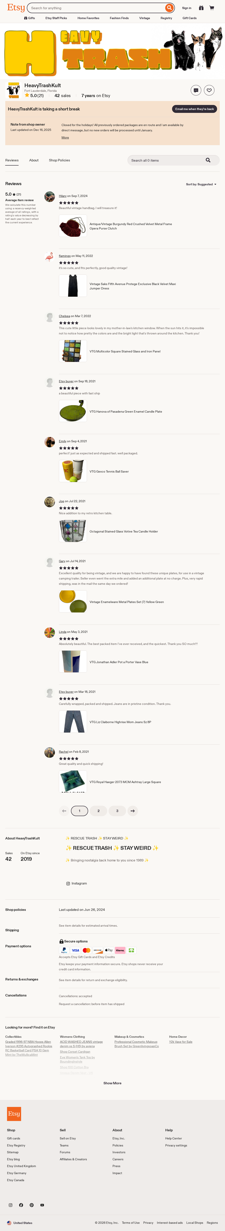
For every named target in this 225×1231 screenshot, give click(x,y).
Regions (212, 1222)
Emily (62, 441)
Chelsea (64, 316)
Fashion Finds (119, 18)
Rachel (63, 751)
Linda (62, 632)
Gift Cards (190, 18)
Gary (62, 561)
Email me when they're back (194, 109)
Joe (61, 501)
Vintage (144, 18)
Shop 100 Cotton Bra (74, 1067)
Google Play (55, 1195)
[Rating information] (27, 95)
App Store (22, 1195)
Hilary (63, 196)
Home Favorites (88, 18)
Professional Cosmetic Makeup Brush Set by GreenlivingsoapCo (136, 1044)
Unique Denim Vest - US (76, 1073)
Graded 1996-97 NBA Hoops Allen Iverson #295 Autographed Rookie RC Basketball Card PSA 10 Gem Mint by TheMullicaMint (28, 1048)
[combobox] (95, 8)
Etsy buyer (66, 381)
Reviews (12, 160)
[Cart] (212, 8)
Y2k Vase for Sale (180, 1041)
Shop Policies (59, 160)
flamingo (65, 256)
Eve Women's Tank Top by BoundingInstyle (77, 1059)
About (33, 160)
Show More (112, 1083)
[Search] (169, 8)
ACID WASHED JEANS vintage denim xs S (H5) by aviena (81, 1044)
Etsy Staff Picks (56, 18)
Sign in (186, 8)
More (65, 137)
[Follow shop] (209, 90)
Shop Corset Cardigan (75, 1051)
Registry (166, 18)
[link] (64, 811)
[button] (196, 90)
